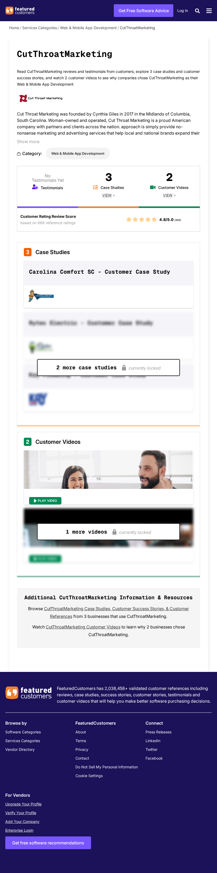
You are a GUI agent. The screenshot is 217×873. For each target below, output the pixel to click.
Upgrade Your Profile (23, 804)
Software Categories (23, 732)
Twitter (151, 749)
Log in (182, 10)
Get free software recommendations (48, 842)
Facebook (154, 758)
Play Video (47, 501)
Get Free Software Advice (144, 10)
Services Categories (39, 27)
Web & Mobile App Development (88, 27)
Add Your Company (22, 821)
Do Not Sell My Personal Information (106, 767)
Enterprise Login (19, 830)
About (80, 732)
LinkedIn (153, 740)
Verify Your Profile (20, 812)
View (107, 195)
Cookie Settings (89, 775)
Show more (28, 141)
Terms (80, 740)
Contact (82, 758)
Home (14, 27)
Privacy (81, 749)
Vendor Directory (20, 749)
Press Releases (158, 732)
